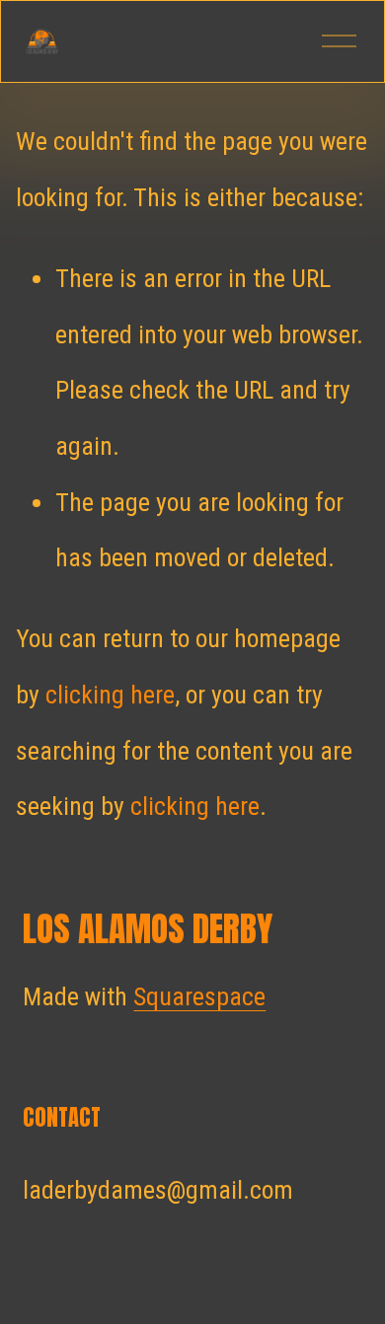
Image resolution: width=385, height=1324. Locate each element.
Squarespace (199, 996)
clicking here (110, 694)
